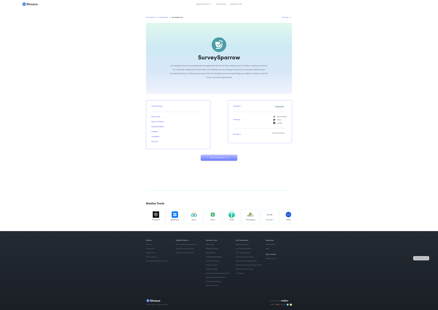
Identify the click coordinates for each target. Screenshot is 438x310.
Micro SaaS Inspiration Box (186, 244)
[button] (204, 4)
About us (149, 244)
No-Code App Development (246, 261)
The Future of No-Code (244, 269)
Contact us (150, 249)
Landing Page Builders (214, 257)
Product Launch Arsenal (185, 249)
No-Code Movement (243, 249)
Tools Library (221, 4)
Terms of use (150, 253)
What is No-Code (242, 244)
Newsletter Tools (212, 285)
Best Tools (210, 244)
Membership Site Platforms (216, 277)
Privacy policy (151, 257)
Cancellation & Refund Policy (157, 261)
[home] (54, 4)
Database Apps (212, 269)
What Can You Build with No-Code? (249, 265)
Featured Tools (236, 4)
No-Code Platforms (243, 253)
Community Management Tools (218, 273)
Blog (267, 249)
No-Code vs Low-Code (244, 257)
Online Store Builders (213, 281)
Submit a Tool (271, 258)
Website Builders (212, 249)
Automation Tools (212, 261)
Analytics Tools (211, 265)
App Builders (210, 253)
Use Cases (240, 273)
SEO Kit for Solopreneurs (185, 253)
